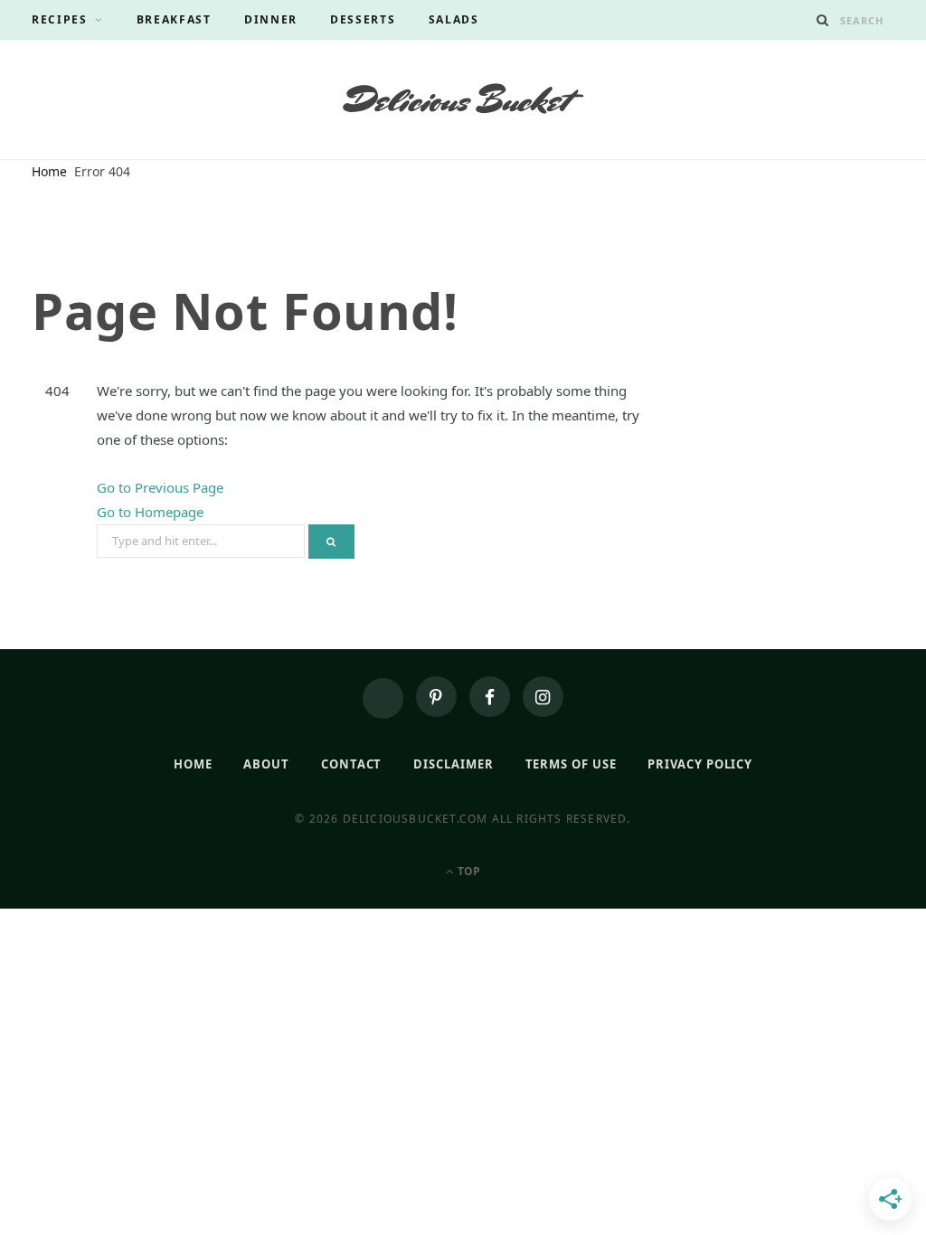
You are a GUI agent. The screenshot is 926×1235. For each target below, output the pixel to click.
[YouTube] (383, 698)
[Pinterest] (436, 696)
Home (193, 764)
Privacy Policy (699, 764)
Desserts (363, 19)
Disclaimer (453, 764)
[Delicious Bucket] (463, 98)
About (266, 764)
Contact (351, 764)
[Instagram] (543, 696)
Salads (454, 19)
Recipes (60, 19)
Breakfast (174, 19)
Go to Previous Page (160, 487)
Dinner (271, 19)
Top (467, 871)
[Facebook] (489, 696)
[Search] (823, 20)
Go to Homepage (150, 512)
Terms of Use (571, 764)
